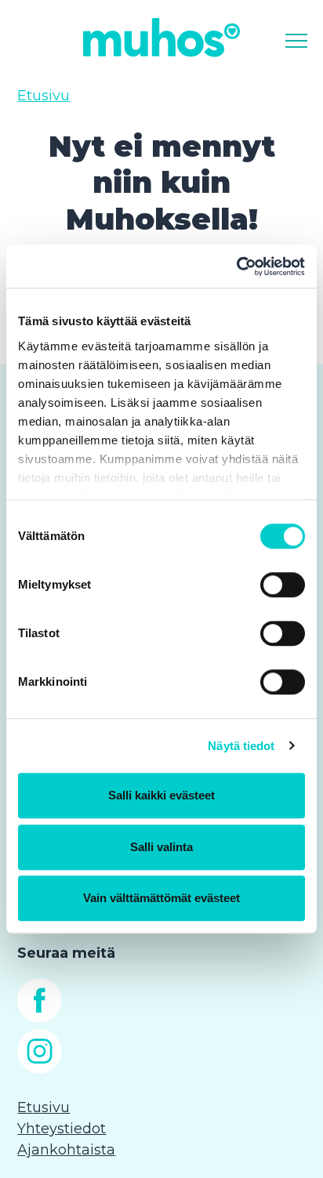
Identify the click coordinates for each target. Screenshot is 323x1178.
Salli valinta (161, 847)
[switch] (282, 584)
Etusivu (43, 95)
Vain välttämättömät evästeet (161, 897)
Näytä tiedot (241, 745)
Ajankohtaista (66, 1149)
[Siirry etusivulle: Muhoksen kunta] (161, 37)
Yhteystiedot (61, 1128)
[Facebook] (39, 1018)
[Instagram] (39, 1069)
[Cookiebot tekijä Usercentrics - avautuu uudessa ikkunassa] (236, 266)
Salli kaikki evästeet (161, 795)
